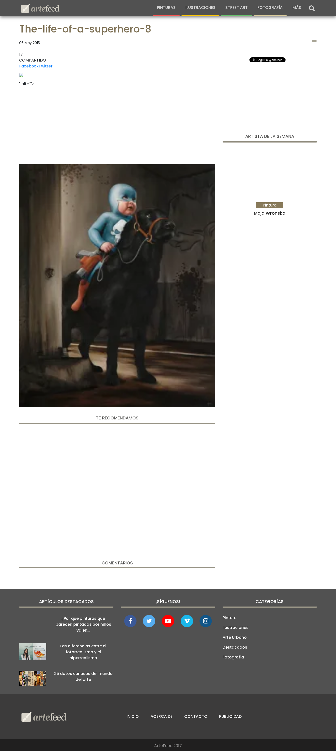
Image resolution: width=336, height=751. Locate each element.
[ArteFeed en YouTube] (168, 621)
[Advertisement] (117, 123)
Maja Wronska (269, 213)
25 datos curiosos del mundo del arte (83, 676)
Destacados (235, 647)
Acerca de (161, 716)
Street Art (236, 7)
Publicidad (230, 716)
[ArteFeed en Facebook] (130, 621)
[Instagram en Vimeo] (205, 621)
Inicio (133, 716)
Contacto (195, 716)
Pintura (230, 618)
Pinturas (166, 7)
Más (296, 7)
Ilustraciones (200, 7)
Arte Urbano (235, 637)
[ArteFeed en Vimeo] (187, 621)
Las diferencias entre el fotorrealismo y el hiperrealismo (83, 652)
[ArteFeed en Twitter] (149, 621)
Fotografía (270, 7)
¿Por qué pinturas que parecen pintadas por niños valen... (83, 624)
